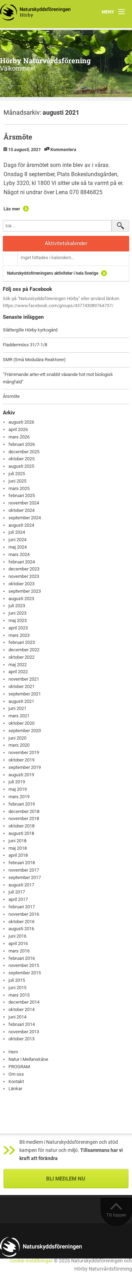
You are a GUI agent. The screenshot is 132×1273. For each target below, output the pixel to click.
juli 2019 (16, 781)
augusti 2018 (21, 833)
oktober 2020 (21, 723)
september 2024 (24, 517)
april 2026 (18, 429)
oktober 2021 (21, 686)
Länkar (15, 1088)
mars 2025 (19, 488)
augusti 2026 (21, 422)
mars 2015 (19, 995)
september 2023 (24, 591)
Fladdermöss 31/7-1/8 (25, 344)
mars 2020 (19, 745)
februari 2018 (21, 862)
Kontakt (16, 1081)
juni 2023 (17, 613)
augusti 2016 (21, 928)
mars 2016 (19, 951)
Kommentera (63, 149)
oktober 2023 (21, 583)
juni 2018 (17, 840)
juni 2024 (17, 539)
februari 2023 (21, 642)
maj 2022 (17, 664)
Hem (13, 1051)
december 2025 (23, 451)
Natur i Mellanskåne (28, 1059)
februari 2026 (21, 444)
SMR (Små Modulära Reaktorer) (34, 359)
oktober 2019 (21, 760)
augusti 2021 (21, 701)
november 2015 (23, 965)
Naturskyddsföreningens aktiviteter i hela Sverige (52, 273)
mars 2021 (19, 715)
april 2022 (18, 671)
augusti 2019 (21, 774)
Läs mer (12, 208)
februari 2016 (21, 958)
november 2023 (23, 576)
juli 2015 (16, 980)
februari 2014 (21, 1024)
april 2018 (18, 855)
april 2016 (18, 943)
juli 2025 (16, 473)
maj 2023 (17, 620)
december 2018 (23, 811)
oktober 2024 (21, 510)
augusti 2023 (21, 598)
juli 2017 (16, 892)
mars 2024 (19, 554)
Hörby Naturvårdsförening (45, 60)
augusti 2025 (21, 466)
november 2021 (23, 679)
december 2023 (23, 569)
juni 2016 (17, 936)
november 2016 (23, 914)
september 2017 (24, 877)
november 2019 (23, 752)
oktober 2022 (21, 657)
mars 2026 (19, 437)
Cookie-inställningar (31, 1261)
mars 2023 (19, 635)
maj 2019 (17, 789)
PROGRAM (19, 1066)
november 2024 (23, 503)
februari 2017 (21, 906)
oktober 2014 (21, 1009)
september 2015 (24, 972)
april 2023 (18, 627)
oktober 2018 (21, 826)
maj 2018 (17, 848)
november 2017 (23, 870)
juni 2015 (17, 987)
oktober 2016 (21, 921)
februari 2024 (21, 561)
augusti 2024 (21, 525)
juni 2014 (17, 1017)
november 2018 (23, 818)
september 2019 (24, 767)
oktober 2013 (21, 1038)
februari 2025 (21, 495)
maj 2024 (17, 547)
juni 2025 (17, 481)
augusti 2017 (21, 884)
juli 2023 (16, 605)
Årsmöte (18, 136)
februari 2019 (21, 804)
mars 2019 (19, 796)
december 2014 (23, 1002)
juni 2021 (17, 708)
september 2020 (24, 730)
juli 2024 (16, 532)
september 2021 (24, 694)
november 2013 (23, 1031)
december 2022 (23, 649)
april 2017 (18, 899)
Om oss (16, 1074)
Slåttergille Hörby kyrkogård (30, 330)
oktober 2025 (21, 458)
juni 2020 (17, 738)
